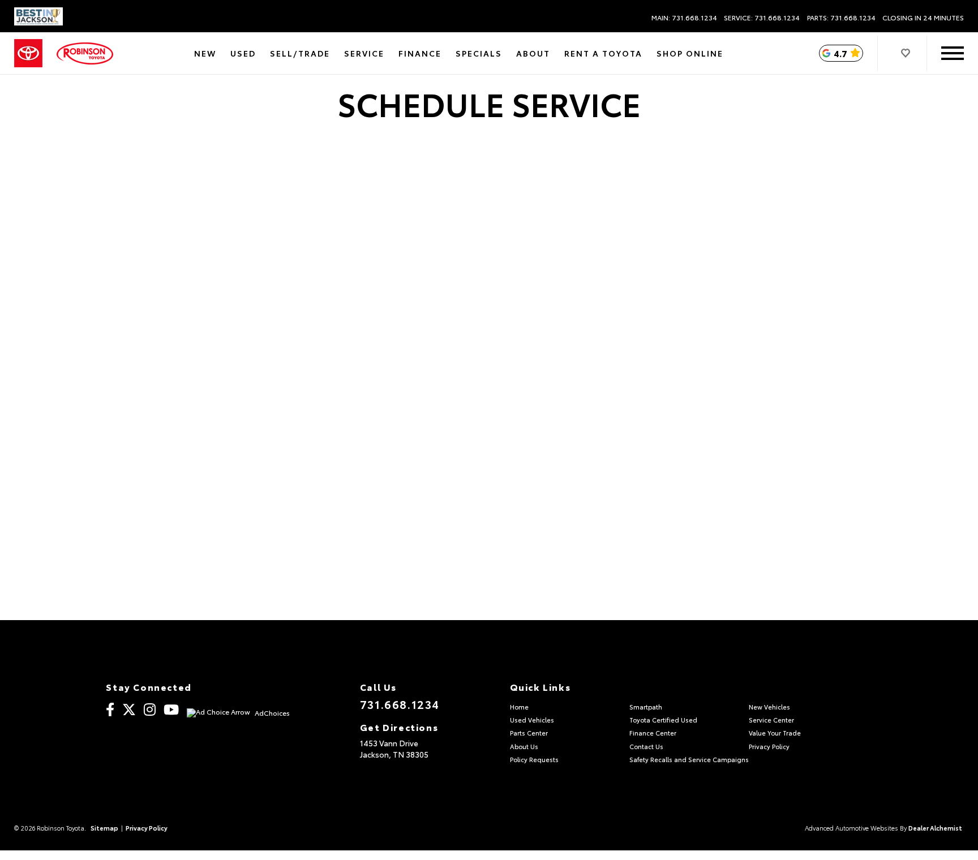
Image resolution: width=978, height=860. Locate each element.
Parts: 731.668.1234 (841, 17)
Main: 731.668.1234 (684, 17)
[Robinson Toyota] (85, 53)
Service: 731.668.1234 (762, 17)
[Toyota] (28, 53)
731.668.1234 (400, 704)
